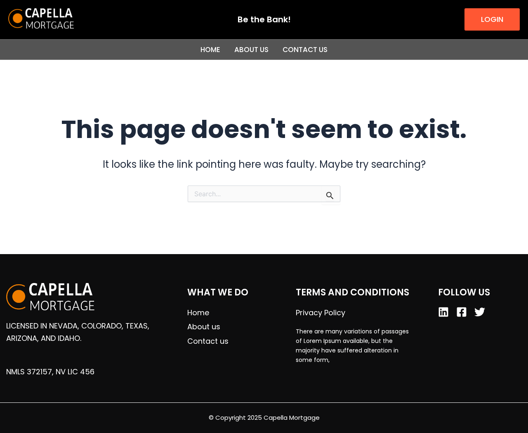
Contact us (305, 50)
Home (210, 50)
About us (251, 50)
